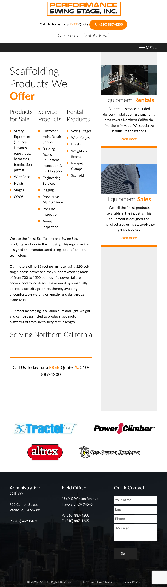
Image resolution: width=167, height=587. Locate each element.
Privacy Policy (131, 582)
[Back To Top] (152, 576)
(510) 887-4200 (111, 24)
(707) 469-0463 (25, 521)
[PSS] (84, 9)
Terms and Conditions (97, 582)
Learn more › (129, 139)
